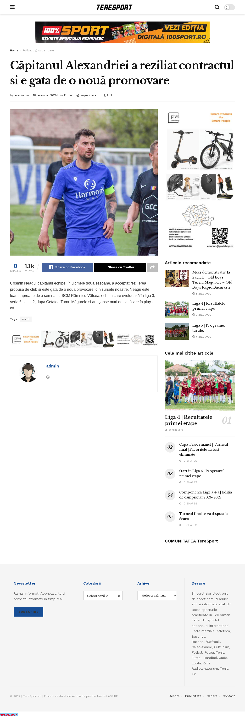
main (25, 319)
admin (19, 95)
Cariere (212, 696)
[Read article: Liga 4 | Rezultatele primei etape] (177, 309)
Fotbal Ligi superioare (38, 50)
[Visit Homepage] (115, 7)
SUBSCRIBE (28, 611)
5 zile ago (203, 293)
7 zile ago (203, 336)
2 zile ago (203, 314)
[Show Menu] (12, 7)
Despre (174, 696)
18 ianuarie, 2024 (45, 95)
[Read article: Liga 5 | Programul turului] (177, 331)
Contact (229, 696)
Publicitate (193, 696)
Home (14, 50)
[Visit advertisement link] (122, 36)
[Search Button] (217, 7)
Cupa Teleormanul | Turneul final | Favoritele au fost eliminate (203, 449)
